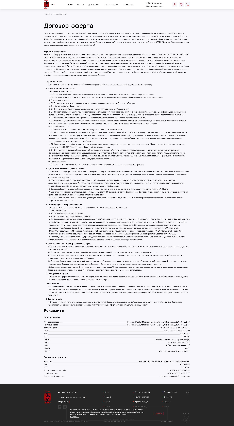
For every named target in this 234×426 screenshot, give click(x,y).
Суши (107, 392)
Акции (80, 4)
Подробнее (74, 417)
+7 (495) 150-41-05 (154, 3)
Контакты (128, 4)
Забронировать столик (154, 6)
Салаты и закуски (142, 392)
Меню (70, 4)
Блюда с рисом (170, 392)
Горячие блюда (141, 401)
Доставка (94, 4)
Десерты (168, 397)
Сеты (107, 401)
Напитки (167, 401)
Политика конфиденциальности (113, 421)
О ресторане (111, 4)
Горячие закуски (142, 397)
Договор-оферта (166, 421)
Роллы (108, 397)
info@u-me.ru (63, 402)
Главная (47, 14)
